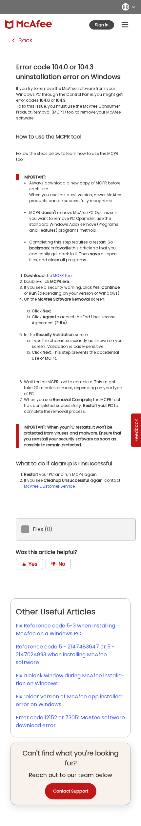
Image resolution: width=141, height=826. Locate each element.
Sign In (102, 25)
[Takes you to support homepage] (29, 25)
